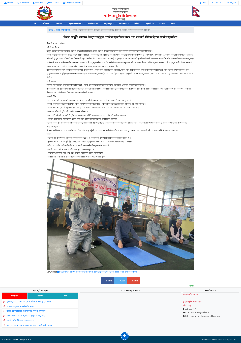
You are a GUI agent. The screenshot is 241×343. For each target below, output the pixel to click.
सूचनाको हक (150, 23)
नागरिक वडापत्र (93, 23)
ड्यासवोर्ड (162, 23)
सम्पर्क (173, 23)
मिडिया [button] (136, 23)
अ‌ (217, 3)
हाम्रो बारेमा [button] (45, 23)
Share (109, 280)
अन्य (65, 296)
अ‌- (221, 3)
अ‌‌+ (213, 3)
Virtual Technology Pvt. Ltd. (225, 339)
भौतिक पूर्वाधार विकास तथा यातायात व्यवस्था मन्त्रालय (26, 311)
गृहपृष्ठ (51, 29)
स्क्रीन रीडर (39, 3)
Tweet (122, 280)
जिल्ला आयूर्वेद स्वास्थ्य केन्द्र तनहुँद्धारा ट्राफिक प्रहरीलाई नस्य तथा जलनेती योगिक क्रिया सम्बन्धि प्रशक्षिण (98, 271)
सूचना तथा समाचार (63, 29)
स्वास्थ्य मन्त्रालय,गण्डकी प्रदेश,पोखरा (20, 306)
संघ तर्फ (40, 296)
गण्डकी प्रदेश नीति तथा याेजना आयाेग (20, 320)
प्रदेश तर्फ (14, 296)
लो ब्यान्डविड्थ (24, 3)
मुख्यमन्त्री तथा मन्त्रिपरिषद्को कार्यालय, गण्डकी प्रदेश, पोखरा (29, 301)
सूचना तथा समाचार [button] (75, 23)
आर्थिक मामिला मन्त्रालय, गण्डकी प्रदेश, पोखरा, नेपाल (26, 315)
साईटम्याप (10, 3)
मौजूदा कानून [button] (108, 23)
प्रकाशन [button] (59, 23)
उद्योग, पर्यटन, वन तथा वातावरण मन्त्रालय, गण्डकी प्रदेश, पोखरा (29, 325)
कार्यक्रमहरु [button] (123, 23)
